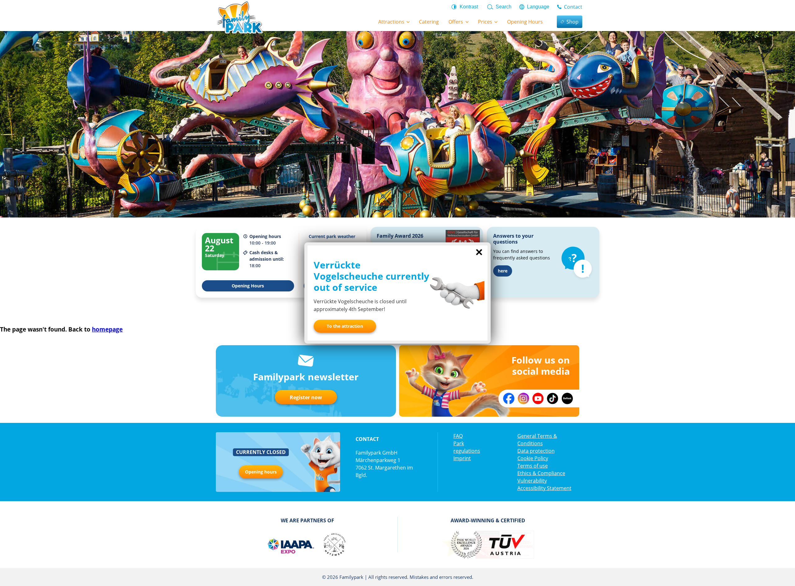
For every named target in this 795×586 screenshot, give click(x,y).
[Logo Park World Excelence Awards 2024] (466, 545)
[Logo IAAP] (290, 545)
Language (538, 6)
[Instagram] (523, 398)
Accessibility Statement (544, 488)
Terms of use (532, 465)
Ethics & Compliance (541, 473)
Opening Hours (248, 286)
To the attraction (345, 326)
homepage (107, 329)
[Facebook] (509, 398)
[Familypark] (239, 17)
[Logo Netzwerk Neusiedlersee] (334, 545)
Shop (572, 21)
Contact (573, 6)
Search (503, 6)
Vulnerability (532, 480)
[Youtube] (538, 398)
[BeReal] (567, 398)
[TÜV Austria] (506, 545)
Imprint (462, 458)
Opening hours (261, 472)
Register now (306, 397)
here (502, 271)
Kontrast (469, 6)
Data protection (536, 450)
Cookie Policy (532, 458)
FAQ (458, 436)
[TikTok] (552, 398)
